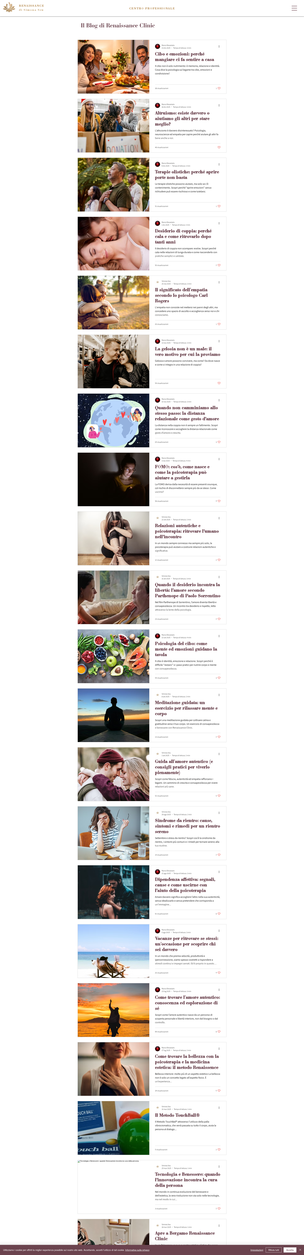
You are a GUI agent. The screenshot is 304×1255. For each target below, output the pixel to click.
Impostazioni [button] (256, 1250)
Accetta (290, 1250)
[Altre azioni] (220, 46)
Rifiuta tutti (273, 1250)
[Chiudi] (300, 1249)
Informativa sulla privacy (137, 1250)
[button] (294, 8)
